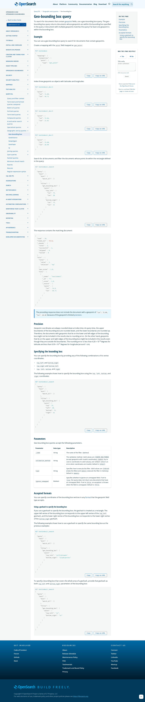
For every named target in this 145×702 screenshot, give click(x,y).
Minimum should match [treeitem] (15, 161)
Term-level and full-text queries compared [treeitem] (15, 103)
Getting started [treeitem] (11, 36)
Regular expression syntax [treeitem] (16, 172)
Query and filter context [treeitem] (15, 98)
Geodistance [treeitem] (12, 138)
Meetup (114, 664)
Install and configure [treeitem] (14, 45)
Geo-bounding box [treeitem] (15, 134)
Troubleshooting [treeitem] (12, 232)
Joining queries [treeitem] (12, 151)
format (88, 497)
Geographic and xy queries (50, 11)
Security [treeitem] (9, 75)
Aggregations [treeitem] (11, 181)
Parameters (123, 30)
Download (103, 4)
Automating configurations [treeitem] (16, 204)
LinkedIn (114, 657)
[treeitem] (28, 31)
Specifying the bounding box (124, 26)
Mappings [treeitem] (9, 85)
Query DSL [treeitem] (9, 94)
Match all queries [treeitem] (13, 108)
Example (122, 19)
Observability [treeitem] (11, 213)
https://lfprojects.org (80, 696)
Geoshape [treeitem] (12, 144)
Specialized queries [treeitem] (14, 127)
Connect (114, 650)
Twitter (113, 654)
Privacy (65, 672)
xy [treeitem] (9, 148)
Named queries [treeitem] (12, 158)
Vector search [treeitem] (11, 190)
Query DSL (37, 11)
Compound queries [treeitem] (14, 118)
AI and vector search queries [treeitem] (14, 122)
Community (73, 4)
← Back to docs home (13, 20)
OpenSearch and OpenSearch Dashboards (15, 13)
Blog (95, 4)
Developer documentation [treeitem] (15, 237)
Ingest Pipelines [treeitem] (11, 66)
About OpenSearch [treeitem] (12, 31)
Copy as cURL (100, 76)
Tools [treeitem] (8, 223)
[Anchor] (43, 36)
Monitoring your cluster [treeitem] (15, 209)
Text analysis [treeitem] (10, 89)
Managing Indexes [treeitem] (12, 61)
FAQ (64, 661)
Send (127, 76)
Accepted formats (125, 33)
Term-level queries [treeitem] (14, 115)
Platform (63, 4)
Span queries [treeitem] (12, 155)
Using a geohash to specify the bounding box (127, 37)
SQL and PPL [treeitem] (10, 176)
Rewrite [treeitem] (10, 165)
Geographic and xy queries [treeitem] (16, 131)
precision (78, 315)
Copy (88, 76)
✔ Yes (122, 56)
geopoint (68, 21)
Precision (122, 22)
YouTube (114, 661)
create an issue (129, 91)
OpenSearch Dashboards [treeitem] (14, 70)
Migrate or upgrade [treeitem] (13, 50)
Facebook (114, 668)
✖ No (132, 56)
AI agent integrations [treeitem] (13, 199)
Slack (16, 661)
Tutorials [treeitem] (9, 40)
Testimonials (67, 664)
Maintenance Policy (69, 657)
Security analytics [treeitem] (12, 80)
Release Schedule (69, 654)
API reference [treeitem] (10, 228)
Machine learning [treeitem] (12, 195)
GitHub (16, 657)
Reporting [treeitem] (9, 218)
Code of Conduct (20, 650)
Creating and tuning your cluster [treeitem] (15, 55)
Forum (16, 654)
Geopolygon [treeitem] (12, 141)
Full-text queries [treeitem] (13, 111)
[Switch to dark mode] (109, 4)
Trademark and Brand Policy (73, 668)
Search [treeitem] (8, 185)
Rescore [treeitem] (10, 168)
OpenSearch (26, 4)
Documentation (85, 4)
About (55, 4)
